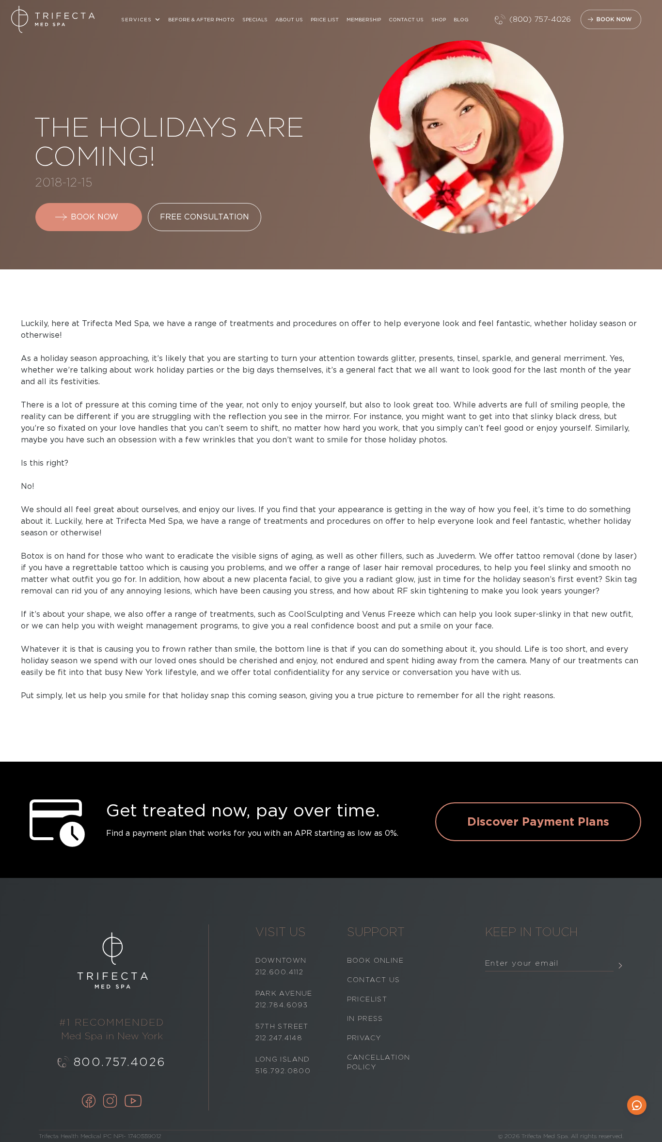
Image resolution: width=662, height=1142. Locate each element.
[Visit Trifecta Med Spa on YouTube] (133, 1102)
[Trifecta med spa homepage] (53, 19)
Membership (364, 19)
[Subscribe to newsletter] (620, 965)
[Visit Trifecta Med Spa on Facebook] (88, 1102)
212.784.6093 (281, 1005)
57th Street (282, 1026)
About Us (289, 19)
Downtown (281, 960)
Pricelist (367, 999)
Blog (461, 19)
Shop (438, 19)
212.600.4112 (279, 972)
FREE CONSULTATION (204, 216)
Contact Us (406, 19)
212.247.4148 (279, 1038)
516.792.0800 (283, 1071)
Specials (255, 19)
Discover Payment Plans (538, 821)
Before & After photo (201, 19)
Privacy (364, 1038)
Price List (325, 19)
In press (365, 1018)
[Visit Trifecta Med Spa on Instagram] (110, 1102)
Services (136, 19)
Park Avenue (284, 993)
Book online (375, 960)
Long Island (282, 1059)
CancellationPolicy (378, 1062)
